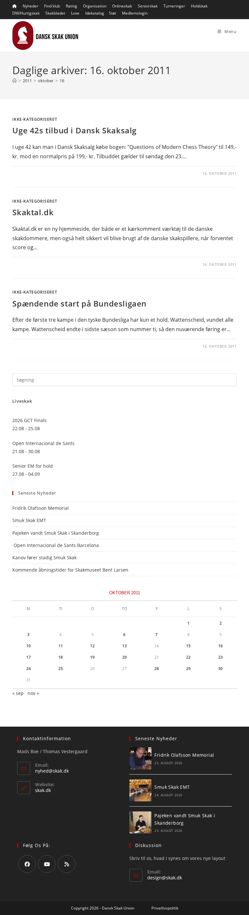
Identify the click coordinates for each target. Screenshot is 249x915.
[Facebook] (27, 864)
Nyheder (30, 6)
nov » (33, 693)
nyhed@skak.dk (52, 771)
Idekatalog (94, 13)
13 (124, 646)
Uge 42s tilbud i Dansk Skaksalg (74, 130)
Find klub (52, 6)
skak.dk (43, 790)
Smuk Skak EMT (29, 520)
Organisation (94, 6)
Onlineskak (122, 6)
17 (28, 657)
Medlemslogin (135, 13)
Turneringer (174, 6)
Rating (71, 6)
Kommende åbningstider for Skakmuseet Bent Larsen (70, 570)
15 (188, 646)
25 (60, 668)
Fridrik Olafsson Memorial (41, 508)
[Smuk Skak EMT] (140, 790)
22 (188, 657)
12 (92, 646)
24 (28, 668)
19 (92, 657)
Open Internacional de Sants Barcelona (55, 545)
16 (62, 81)
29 (188, 668)
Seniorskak (148, 6)
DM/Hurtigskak (26, 13)
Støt (112, 13)
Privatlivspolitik (164, 908)
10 (28, 646)
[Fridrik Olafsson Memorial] (140, 758)
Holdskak (199, 6)
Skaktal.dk (32, 212)
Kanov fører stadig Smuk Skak (44, 557)
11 (60, 646)
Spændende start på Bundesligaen (79, 303)
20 (124, 657)
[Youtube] (47, 864)
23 (220, 657)
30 (220, 668)
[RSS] (67, 864)
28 (156, 668)
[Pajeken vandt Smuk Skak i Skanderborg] (140, 822)
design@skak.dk (164, 878)
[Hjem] (14, 81)
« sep (18, 693)
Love (75, 13)
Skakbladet (55, 13)
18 (60, 657)
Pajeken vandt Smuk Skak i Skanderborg (55, 533)
